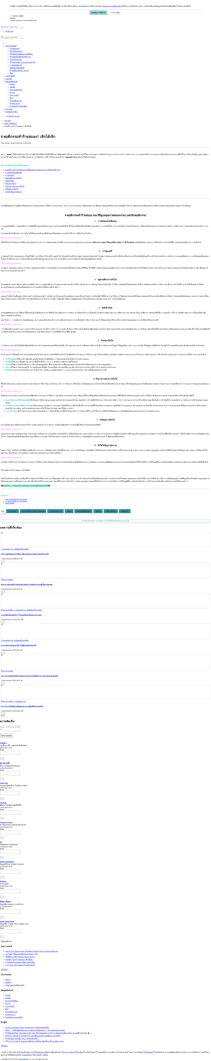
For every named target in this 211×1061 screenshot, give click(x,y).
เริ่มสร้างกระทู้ (13, 116)
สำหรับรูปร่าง (15, 103)
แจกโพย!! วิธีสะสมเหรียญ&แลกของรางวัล (21, 954)
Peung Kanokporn (7, 862)
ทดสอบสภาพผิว (11, 112)
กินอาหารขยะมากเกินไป (14, 186)
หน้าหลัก (7, 121)
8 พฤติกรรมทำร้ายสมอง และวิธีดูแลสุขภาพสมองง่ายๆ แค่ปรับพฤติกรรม (32, 170)
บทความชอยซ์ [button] (10, 46)
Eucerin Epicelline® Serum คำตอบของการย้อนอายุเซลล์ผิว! (27, 1027)
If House (3, 881)
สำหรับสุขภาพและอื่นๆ (18, 106)
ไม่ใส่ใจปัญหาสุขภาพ (13, 192)
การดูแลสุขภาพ (16, 65)
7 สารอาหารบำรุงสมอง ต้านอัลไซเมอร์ (20, 965)
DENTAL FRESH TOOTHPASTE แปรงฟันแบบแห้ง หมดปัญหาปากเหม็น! (32, 1036)
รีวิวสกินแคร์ (14, 49)
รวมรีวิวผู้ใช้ (10, 76)
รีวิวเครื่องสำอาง (16, 51)
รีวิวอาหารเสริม (16, 60)
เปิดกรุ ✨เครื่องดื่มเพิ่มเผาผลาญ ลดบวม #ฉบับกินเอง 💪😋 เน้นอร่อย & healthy (35, 1030)
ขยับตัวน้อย (9, 181)
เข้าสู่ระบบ (9, 31)
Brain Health (9, 503)
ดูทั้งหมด (4, 969)
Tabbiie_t (3, 743)
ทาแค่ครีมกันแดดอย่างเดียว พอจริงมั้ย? (20, 962)
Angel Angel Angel (7, 921)
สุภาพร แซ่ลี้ (4, 763)
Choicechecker (23, 1059)
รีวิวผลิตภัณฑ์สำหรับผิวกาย (20, 57)
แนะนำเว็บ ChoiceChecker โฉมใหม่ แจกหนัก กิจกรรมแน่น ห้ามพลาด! (31, 951)
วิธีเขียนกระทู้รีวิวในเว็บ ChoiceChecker (20, 957)
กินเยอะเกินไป (10, 184)
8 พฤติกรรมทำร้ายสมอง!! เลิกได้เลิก (19, 960)
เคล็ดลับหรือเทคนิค (17, 68)
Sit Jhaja (3, 803)
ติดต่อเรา (8, 982)
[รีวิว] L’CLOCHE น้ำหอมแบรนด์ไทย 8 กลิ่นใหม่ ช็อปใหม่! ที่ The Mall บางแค (34, 1041)
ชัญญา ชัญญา (5, 901)
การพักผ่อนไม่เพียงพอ (13, 173)
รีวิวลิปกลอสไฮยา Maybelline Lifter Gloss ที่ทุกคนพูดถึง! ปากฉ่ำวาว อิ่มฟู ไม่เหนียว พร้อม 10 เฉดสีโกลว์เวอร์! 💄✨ (48, 1033)
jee (1, 842)
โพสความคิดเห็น (6, 736)
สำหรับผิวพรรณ (16, 101)
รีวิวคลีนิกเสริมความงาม (19, 71)
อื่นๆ (11, 73)
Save (21, 16)
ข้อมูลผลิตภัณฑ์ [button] (11, 81)
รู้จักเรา (8, 980)
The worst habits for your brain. (16, 499)
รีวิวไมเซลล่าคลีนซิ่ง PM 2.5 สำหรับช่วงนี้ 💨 (22, 1038)
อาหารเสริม (14, 95)
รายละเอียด (115, 13)
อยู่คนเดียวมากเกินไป (13, 178)
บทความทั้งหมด (10, 123)
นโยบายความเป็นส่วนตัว (111, 6)
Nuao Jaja (4, 783)
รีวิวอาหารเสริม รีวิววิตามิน (72, 1052)
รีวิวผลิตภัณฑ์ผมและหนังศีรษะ (21, 54)
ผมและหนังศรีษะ (16, 90)
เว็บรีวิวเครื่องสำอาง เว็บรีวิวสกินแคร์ (30, 1052)
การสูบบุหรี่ (9, 175)
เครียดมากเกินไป (11, 189)
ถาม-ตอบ (8, 109)
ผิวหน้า (12, 84)
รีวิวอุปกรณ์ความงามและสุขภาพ (22, 62)
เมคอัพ (12, 87)
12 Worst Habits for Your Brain (16, 501)
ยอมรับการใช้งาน (98, 13)
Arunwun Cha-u (6, 822)
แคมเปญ (8, 79)
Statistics (13, 18)
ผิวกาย (12, 92)
